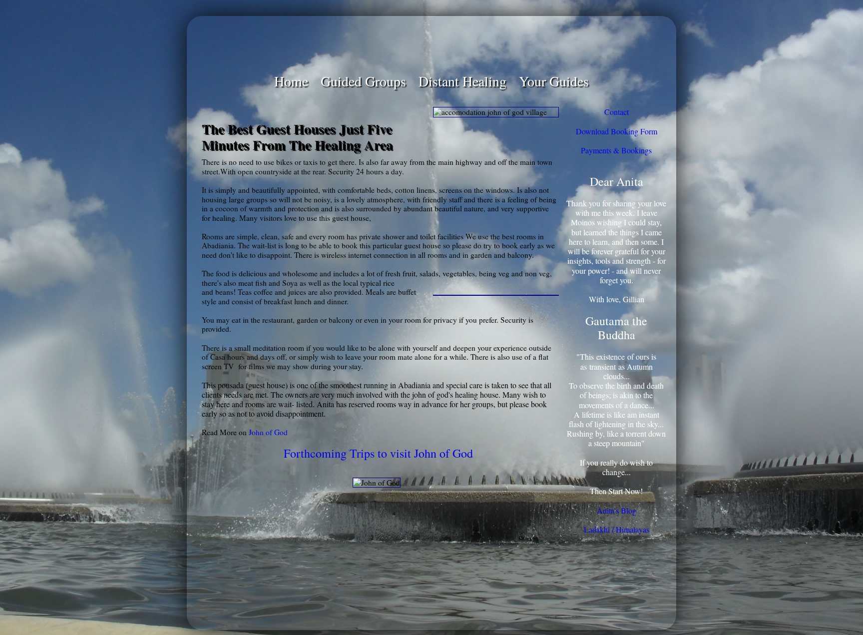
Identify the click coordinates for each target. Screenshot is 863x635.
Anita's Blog (616, 510)
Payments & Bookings (616, 150)
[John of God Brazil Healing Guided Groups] (431, 44)
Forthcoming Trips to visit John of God (378, 453)
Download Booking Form (616, 131)
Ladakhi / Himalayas (616, 529)
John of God (268, 432)
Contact (616, 111)
